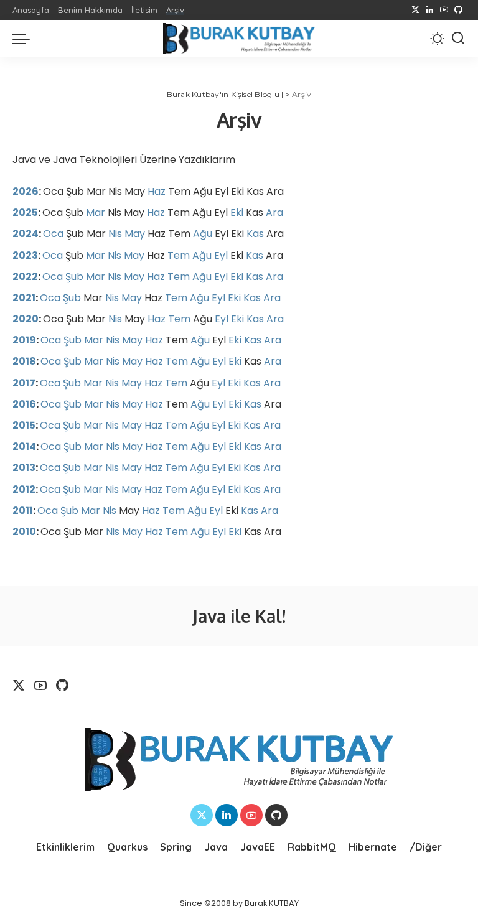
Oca (53, 233)
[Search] (458, 38)
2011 (22, 510)
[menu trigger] (24, 38)
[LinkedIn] (430, 10)
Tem (178, 255)
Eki (236, 212)
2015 (23, 425)
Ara (274, 212)
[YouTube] (444, 10)
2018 (24, 361)
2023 (25, 255)
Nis (115, 233)
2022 (25, 276)
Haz (157, 191)
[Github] (458, 10)
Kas (255, 233)
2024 (25, 233)
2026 (25, 191)
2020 (25, 319)
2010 (24, 532)
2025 (25, 212)
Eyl (221, 255)
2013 (23, 467)
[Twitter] (415, 10)
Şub (74, 276)
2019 (24, 340)
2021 (23, 298)
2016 (24, 404)
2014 (24, 446)
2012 (23, 489)
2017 (23, 383)
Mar (95, 212)
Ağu (202, 233)
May (134, 233)
